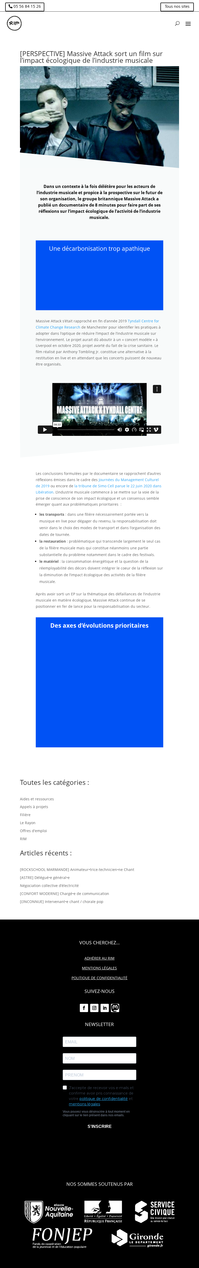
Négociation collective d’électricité (49, 885)
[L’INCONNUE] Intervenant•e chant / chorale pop (61, 901)
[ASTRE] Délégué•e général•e (45, 877)
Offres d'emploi (33, 830)
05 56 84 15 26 (27, 6)
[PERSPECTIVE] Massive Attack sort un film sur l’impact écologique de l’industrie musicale (91, 57)
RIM (23, 838)
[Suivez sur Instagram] (94, 1008)
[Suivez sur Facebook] (84, 1008)
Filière (25, 814)
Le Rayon (27, 822)
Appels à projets (34, 806)
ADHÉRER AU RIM (99, 958)
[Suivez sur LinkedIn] (105, 1008)
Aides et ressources (37, 798)
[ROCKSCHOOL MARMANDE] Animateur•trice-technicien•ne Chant (77, 869)
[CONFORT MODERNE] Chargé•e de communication (64, 893)
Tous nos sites (177, 6)
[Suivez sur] (115, 1008)
